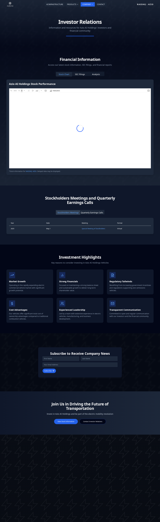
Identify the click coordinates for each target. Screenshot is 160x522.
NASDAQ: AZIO (31, 171)
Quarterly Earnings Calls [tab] (92, 212)
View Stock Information (66, 421)
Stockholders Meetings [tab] (68, 212)
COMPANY (86, 4)
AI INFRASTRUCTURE (54, 4)
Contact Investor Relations (92, 421)
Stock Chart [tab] (64, 74)
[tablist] (80, 74)
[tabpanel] (80, 127)
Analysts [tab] (96, 74)
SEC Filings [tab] (80, 74)
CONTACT (101, 4)
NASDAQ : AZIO (145, 4)
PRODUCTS (71, 4)
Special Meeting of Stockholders (93, 229)
